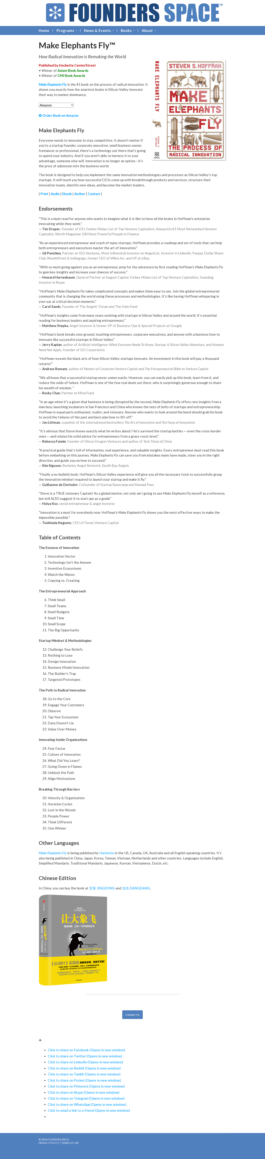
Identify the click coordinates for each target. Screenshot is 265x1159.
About (147, 30)
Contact (94, 194)
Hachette (106, 853)
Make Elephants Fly (53, 853)
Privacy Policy (49, 1142)
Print (44, 194)
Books (126, 30)
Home (44, 30)
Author (79, 194)
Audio (55, 194)
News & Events (97, 30)
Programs (65, 30)
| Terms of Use (69, 1142)
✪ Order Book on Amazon (58, 115)
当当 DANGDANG (136, 888)
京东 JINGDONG (102, 888)
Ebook (67, 194)
